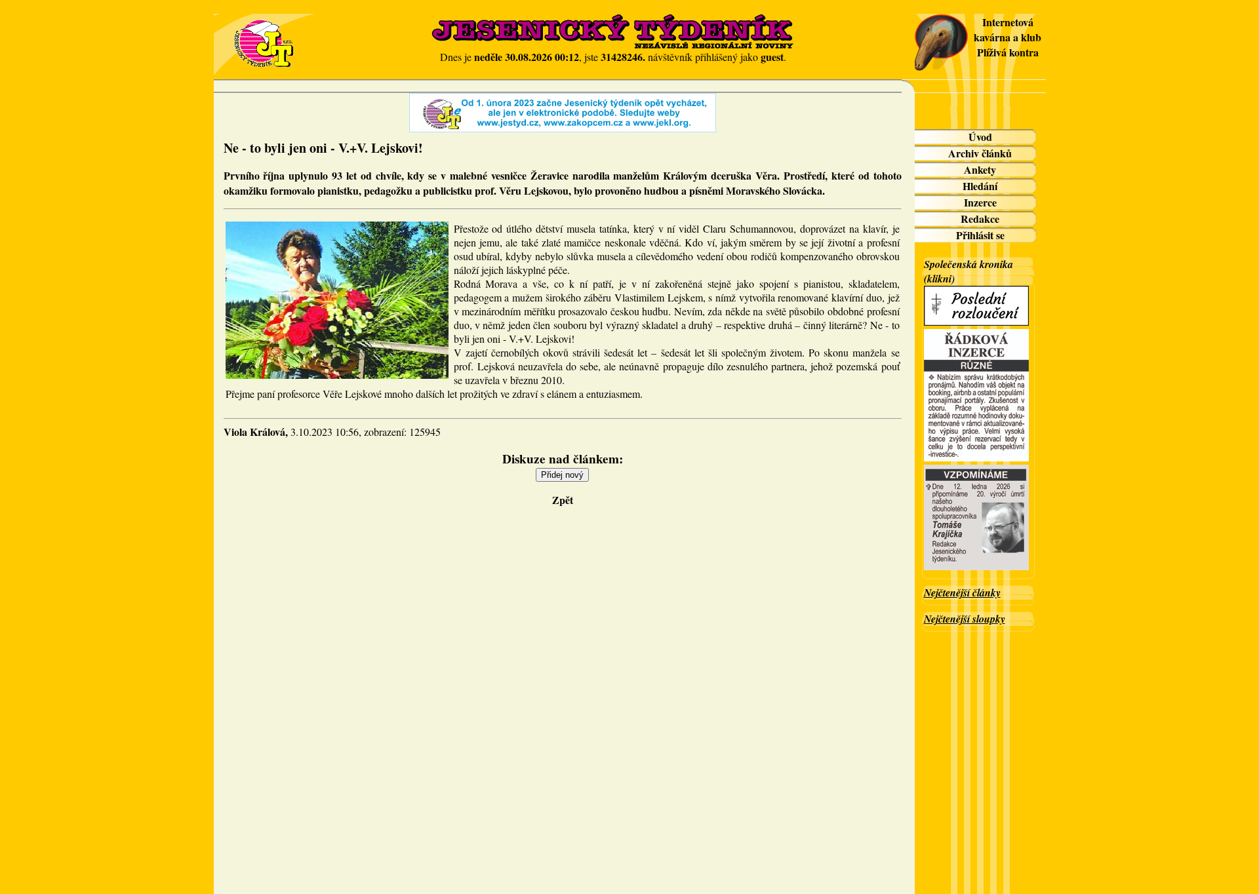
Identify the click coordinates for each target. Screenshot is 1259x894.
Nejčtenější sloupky (964, 619)
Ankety (980, 169)
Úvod (980, 136)
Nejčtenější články (962, 592)
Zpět (562, 499)
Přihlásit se (980, 235)
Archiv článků (980, 153)
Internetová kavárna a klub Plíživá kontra (1007, 37)
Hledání (980, 185)
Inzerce (980, 202)
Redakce (980, 218)
